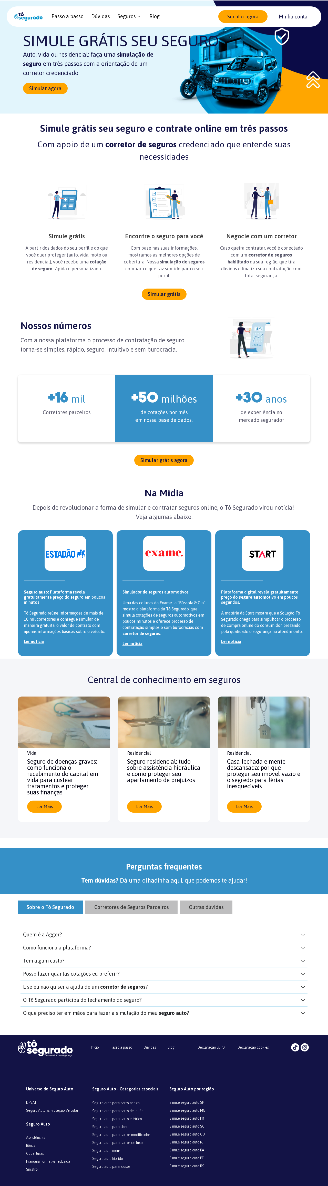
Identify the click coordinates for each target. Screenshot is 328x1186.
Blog (154, 16)
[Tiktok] (295, 1047)
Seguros (127, 16)
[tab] (50, 907)
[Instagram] (305, 1047)
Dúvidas (100, 16)
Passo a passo (68, 16)
